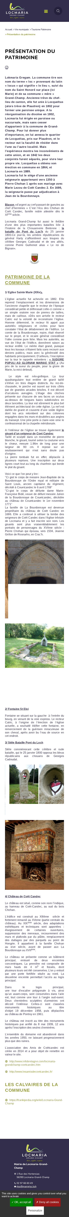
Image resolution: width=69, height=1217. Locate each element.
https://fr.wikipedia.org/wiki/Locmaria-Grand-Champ (34, 1102)
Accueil (8, 29)
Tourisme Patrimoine (41, 29)
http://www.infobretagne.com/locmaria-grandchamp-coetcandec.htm (30, 1063)
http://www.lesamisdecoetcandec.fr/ (30, 1071)
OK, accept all (22, 1202)
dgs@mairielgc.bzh (27, 1186)
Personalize (35, 1210)
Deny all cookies (48, 1202)
